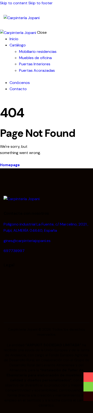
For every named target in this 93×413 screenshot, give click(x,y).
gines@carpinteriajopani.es (27, 240)
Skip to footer (40, 3)
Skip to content (13, 3)
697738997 (14, 250)
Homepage (10, 165)
